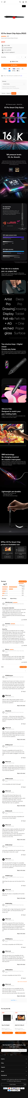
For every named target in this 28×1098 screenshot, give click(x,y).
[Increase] (25, 57)
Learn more (7, 556)
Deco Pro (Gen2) (5, 1025)
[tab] (3, 93)
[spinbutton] (22, 57)
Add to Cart (15, 61)
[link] (5, 2)
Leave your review (22, 581)
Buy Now (15, 65)
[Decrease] (18, 57)
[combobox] (14, 84)
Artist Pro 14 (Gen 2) (19, 1025)
